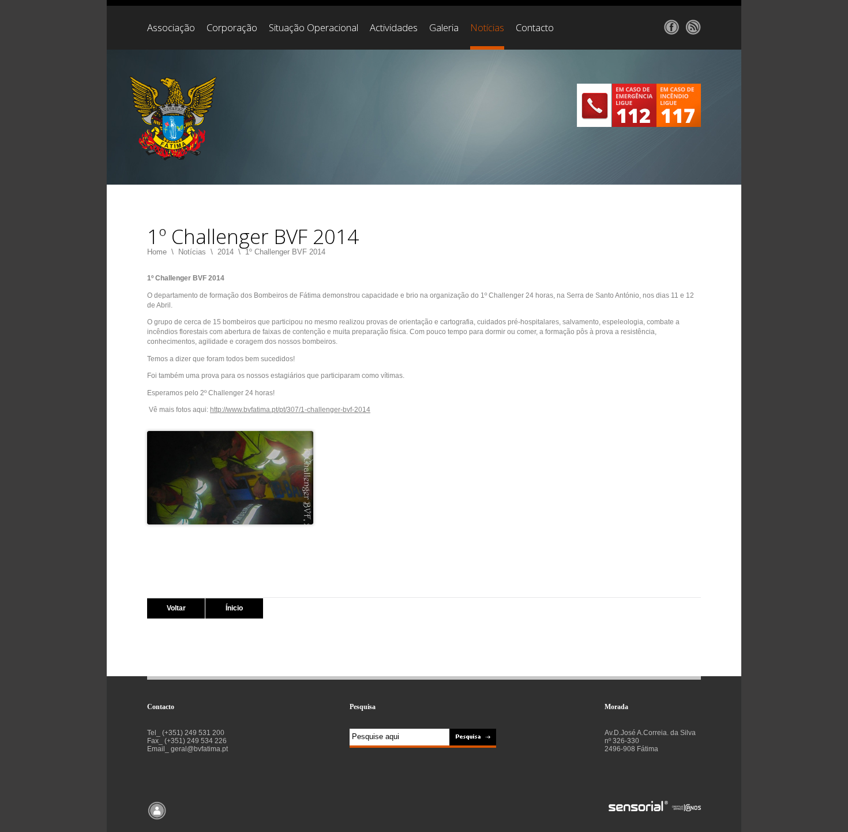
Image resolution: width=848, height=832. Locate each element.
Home (157, 252)
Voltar (176, 608)
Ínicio (234, 608)
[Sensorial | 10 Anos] (655, 807)
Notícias (192, 252)
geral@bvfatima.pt (199, 749)
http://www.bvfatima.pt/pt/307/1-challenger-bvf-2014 (290, 410)
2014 (225, 252)
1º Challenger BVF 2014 (285, 252)
